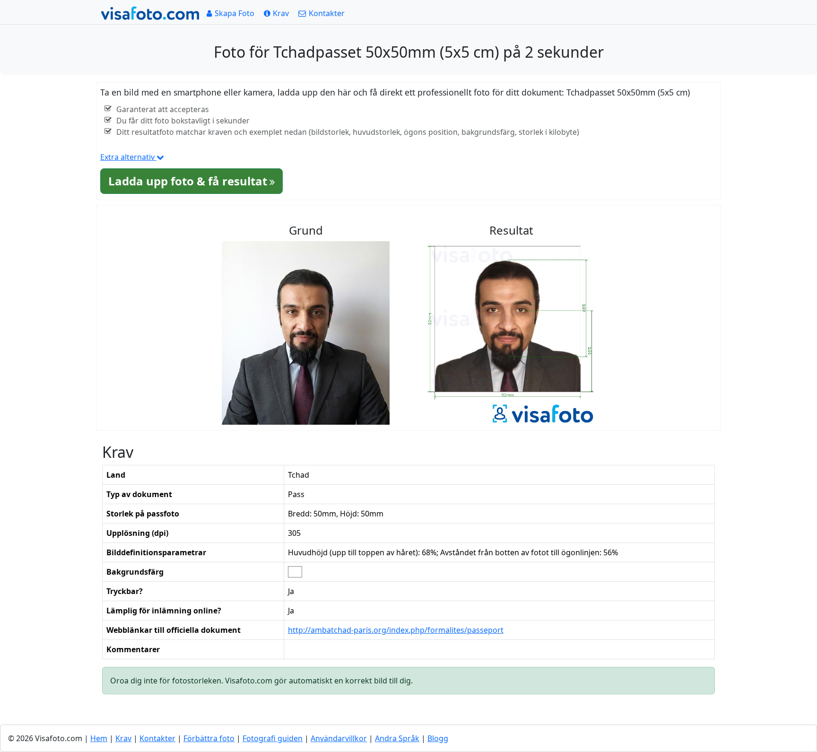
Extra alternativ (128, 157)
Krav (123, 738)
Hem (98, 738)
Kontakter (157, 738)
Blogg (437, 738)
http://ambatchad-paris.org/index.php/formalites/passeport (396, 630)
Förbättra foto (209, 738)
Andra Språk (397, 738)
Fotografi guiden (273, 738)
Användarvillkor (339, 738)
